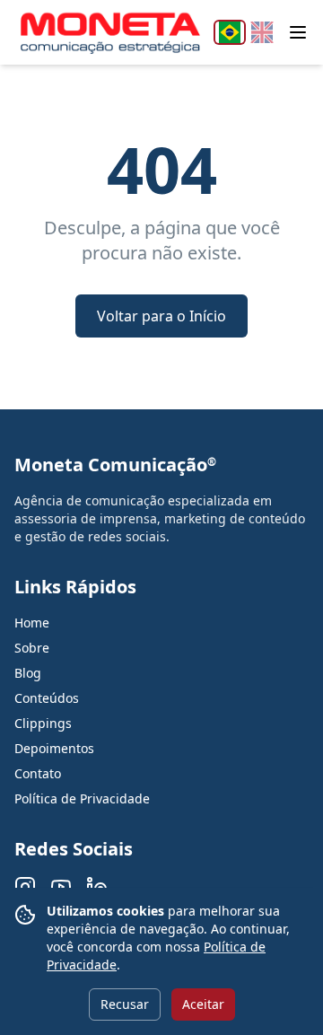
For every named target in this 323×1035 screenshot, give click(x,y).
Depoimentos (54, 748)
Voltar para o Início (161, 316)
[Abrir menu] (298, 32)
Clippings (43, 723)
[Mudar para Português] (229, 32)
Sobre (31, 647)
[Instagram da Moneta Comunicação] (25, 887)
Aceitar (203, 1004)
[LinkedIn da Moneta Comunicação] (97, 887)
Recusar (124, 1004)
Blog (27, 672)
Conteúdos (46, 697)
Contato (37, 773)
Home (31, 622)
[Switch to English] (262, 32)
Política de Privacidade (82, 798)
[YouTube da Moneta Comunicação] (61, 887)
